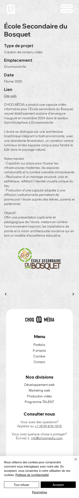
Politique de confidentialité (32, 475)
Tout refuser (21, 485)
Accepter (58, 485)
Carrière (39, 356)
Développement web (39, 385)
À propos (39, 350)
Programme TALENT (39, 402)
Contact (39, 362)
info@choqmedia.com (47, 438)
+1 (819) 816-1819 (48, 426)
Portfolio (39, 345)
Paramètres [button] (39, 492)
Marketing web (39, 390)
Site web (10, 96)
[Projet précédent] (6, 294)
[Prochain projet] (73, 294)
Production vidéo (39, 396)
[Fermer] (73, 462)
